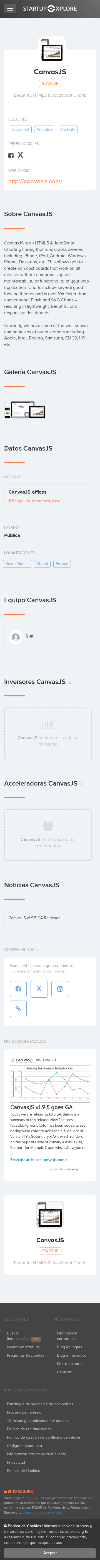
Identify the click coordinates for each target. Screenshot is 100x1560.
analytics (45, 129)
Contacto (64, 1372)
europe (62, 564)
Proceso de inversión (25, 1412)
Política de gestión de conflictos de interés (44, 1437)
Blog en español (71, 1355)
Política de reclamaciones (29, 1429)
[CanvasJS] (25, 409)
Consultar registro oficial (42, 1512)
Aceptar (50, 1553)
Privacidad (16, 1462)
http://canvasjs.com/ (35, 181)
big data (67, 129)
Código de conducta (24, 1446)
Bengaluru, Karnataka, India (35, 501)
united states (17, 564)
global (42, 564)
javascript (20, 129)
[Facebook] (11, 155)
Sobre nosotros (70, 1364)
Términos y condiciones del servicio (38, 1421)
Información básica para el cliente (36, 1454)
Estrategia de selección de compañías (40, 1404)
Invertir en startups (23, 1347)
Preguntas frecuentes (25, 1355)
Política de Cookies (23, 1471)
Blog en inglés (69, 1347)
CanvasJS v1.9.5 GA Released (35, 918)
